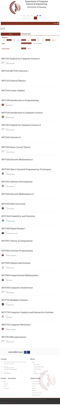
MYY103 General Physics (14, 80)
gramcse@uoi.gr (7, 373)
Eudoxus (33, 388)
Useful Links (33, 15)
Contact (28, 15)
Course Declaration (36, 383)
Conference (6, 388)
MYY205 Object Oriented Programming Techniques (26, 169)
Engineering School (36, 395)
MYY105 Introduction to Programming (20, 100)
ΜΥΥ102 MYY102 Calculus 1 (15, 70)
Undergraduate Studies (39, 366)
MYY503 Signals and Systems (16, 263)
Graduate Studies (37, 369)
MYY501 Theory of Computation (17, 240)
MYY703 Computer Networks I (16, 324)
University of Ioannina (37, 392)
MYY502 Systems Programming (17, 250)
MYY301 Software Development (17, 181)
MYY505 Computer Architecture (17, 287)
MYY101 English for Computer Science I (21, 58)
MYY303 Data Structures (13, 203)
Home (20, 15)
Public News (36, 364)
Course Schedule (35, 381)
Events (5, 386)
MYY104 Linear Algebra (13, 90)
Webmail (34, 390)
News (33, 362)
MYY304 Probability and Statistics (18, 216)
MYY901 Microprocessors (14, 337)
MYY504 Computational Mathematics (20, 275)
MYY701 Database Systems (15, 300)
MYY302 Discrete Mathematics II (18, 194)
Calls (35, 371)
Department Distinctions (39, 373)
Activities (4, 381)
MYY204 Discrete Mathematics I (17, 159)
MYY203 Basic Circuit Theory (16, 147)
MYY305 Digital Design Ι (13, 228)
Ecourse (33, 386)
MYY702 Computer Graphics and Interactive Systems (27, 312)
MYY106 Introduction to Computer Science (22, 112)
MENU (2, 29)
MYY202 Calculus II (11, 137)
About (24, 15)
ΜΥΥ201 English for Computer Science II (21, 125)
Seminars (6, 383)
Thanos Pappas (12, 402)
